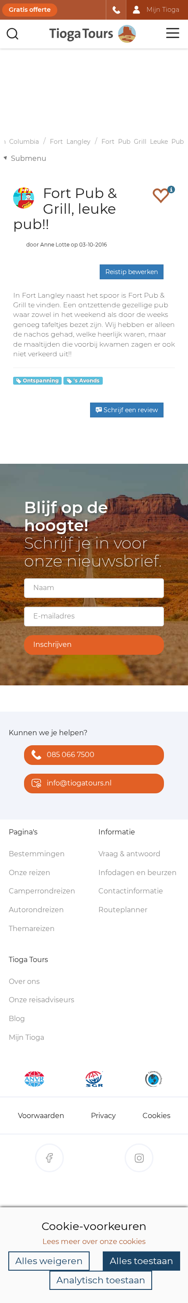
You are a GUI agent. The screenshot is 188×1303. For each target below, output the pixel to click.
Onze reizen (29, 873)
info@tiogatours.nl (79, 783)
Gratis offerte (30, 10)
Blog (17, 1019)
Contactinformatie (130, 891)
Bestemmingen (37, 854)
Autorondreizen (36, 910)
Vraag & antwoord (129, 854)
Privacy (103, 1116)
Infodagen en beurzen (137, 873)
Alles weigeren (49, 1260)
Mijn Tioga (26, 1037)
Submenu (28, 158)
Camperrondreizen (42, 891)
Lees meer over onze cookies (94, 1241)
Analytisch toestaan (100, 1280)
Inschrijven (52, 644)
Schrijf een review (130, 410)
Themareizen (32, 928)
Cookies (157, 1116)
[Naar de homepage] (93, 34)
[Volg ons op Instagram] (139, 1157)
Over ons (24, 981)
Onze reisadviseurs (41, 1000)
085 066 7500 (70, 755)
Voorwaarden (41, 1116)
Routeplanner (122, 910)
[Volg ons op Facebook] (49, 1157)
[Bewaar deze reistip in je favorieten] (161, 195)
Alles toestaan (141, 1260)
